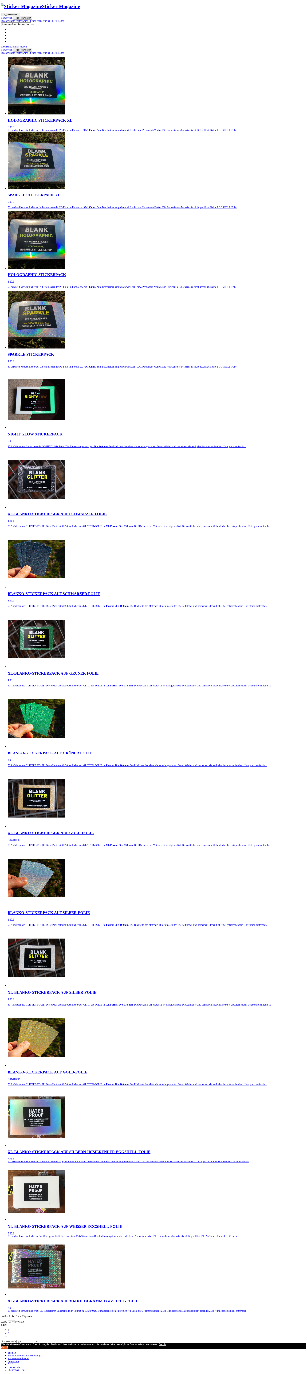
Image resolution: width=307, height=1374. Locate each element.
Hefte (12, 21)
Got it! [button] (4, 1347)
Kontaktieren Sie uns (18, 1358)
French (23, 46)
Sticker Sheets (50, 21)
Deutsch (5, 46)
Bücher (5, 21)
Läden (61, 21)
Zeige (4, 1321)
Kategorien (7, 17)
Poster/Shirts (22, 21)
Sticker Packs (35, 21)
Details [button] (162, 1344)
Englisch (14, 46)
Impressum (13, 1361)
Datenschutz (14, 1367)
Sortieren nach (8, 1341)
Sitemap (12, 1352)
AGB (10, 1364)
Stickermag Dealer (17, 1370)
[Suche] (32, 24)
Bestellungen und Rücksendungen (25, 1355)
